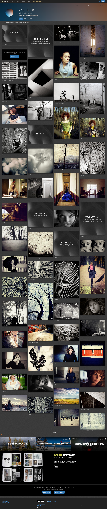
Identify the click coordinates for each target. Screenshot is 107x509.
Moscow (30, 13)
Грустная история (58, 42)
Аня (29, 121)
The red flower (5, 199)
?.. (3, 273)
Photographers (8, 22)
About (38, 505)
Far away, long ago (58, 405)
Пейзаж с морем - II (59, 169)
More (56, 467)
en (80, 502)
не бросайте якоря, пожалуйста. (61, 103)
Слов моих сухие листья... (34, 279)
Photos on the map (41, 504)
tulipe (30, 174)
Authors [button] (18, 1)
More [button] (29, 1)
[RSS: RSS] (1, 434)
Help (40, 505)
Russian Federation (24, 13)
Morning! (82, 236)
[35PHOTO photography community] (6, 1)
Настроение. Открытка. (85, 409)
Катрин (56, 79)
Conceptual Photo (29, 15)
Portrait (21, 15)
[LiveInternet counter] (4, 503)
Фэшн (30, 228)
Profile (30, 18)
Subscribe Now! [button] (14, 56)
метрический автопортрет (8, 80)
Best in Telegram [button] (60, 492)
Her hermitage (83, 58)
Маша (82, 316)
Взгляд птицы (5, 252)
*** (81, 337)
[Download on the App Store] (42, 501)
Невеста (4, 391)
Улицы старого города (33, 342)
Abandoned (5, 101)
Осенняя (4, 298)
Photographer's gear (7, 44)
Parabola (56, 299)
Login (99, 1)
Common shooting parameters (8, 47)
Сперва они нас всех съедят (35, 258)
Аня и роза (57, 257)
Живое (30, 414)
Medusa (82, 175)
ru (82, 502)
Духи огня (57, 320)
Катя (30, 145)
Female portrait (35, 15)
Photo (21, 18)
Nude (24, 15)
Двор (82, 114)
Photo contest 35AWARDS (6, 502)
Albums (25, 18)
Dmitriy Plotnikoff (26, 22)
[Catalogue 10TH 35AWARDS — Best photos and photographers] (22, 467)
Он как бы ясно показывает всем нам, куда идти (87, 430)
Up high (30, 321)
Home (3, 22)
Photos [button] (13, 1)
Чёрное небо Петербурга (86, 79)
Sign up (103, 1)
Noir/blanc (31, 97)
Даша (4, 222)
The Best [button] (24, 1)
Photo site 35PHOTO (6, 501)
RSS (3, 434)
